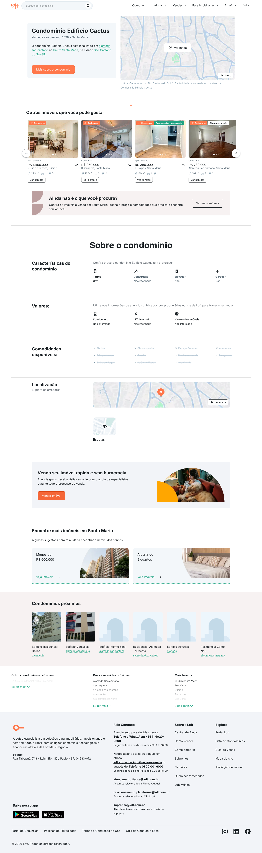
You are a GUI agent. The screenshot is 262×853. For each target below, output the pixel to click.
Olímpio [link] (179, 689)
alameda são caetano (111, 650)
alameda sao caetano (205, 83)
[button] (161, 395)
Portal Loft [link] (222, 732)
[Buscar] (88, 6)
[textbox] (57, 5)
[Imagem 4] (60, 154)
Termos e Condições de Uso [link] (101, 831)
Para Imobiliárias (203, 5)
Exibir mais (18, 686)
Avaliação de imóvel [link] (229, 767)
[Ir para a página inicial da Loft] (16, 5)
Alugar (158, 5)
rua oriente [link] (99, 694)
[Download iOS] (53, 815)
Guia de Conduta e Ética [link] (142, 831)
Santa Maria (182, 83)
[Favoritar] (76, 165)
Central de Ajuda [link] (186, 732)
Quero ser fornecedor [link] (189, 776)
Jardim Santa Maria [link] (186, 680)
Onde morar (136, 83)
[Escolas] (104, 426)
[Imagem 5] (116, 154)
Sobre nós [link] (181, 758)
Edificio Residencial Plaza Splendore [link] (32, 680)
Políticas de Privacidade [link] (60, 831)
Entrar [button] (247, 5)
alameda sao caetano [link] (105, 689)
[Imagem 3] (111, 154)
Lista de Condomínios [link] (230, 741)
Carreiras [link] (181, 767)
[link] (207, 203)
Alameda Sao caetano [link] (106, 680)
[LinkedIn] (236, 832)
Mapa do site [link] (224, 758)
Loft (122, 83)
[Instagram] (225, 832)
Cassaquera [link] (100, 685)
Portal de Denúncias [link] (24, 831)
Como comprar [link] (185, 750)
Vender (177, 5)
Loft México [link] (183, 784)
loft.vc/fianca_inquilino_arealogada (138, 762)
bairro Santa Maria (65, 50)
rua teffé (172, 650)
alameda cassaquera (78, 650)
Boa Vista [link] (180, 685)
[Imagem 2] (55, 154)
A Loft (229, 5)
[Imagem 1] (53, 154)
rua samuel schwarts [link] (105, 698)
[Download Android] (26, 815)
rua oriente (38, 655)
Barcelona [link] (180, 694)
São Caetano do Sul (159, 83)
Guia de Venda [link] (225, 750)
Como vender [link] (184, 741)
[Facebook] (248, 832)
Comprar (138, 5)
